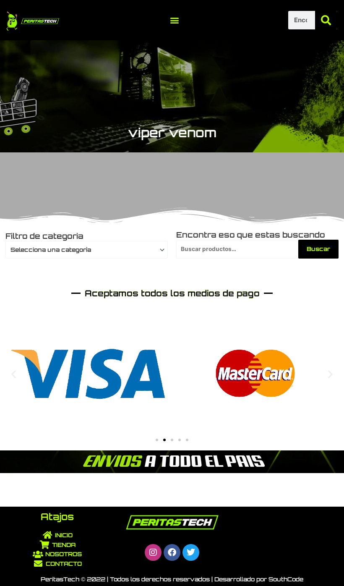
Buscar (318, 248)
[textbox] (83, 250)
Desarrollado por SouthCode (258, 579)
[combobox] (86, 250)
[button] (174, 20)
